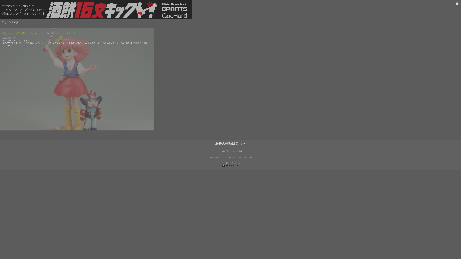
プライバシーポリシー (232, 157)
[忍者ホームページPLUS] (230, 166)
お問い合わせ (248, 157)
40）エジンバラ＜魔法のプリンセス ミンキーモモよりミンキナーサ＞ (40, 33)
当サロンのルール (214, 157)
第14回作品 (224, 151)
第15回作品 (237, 151)
